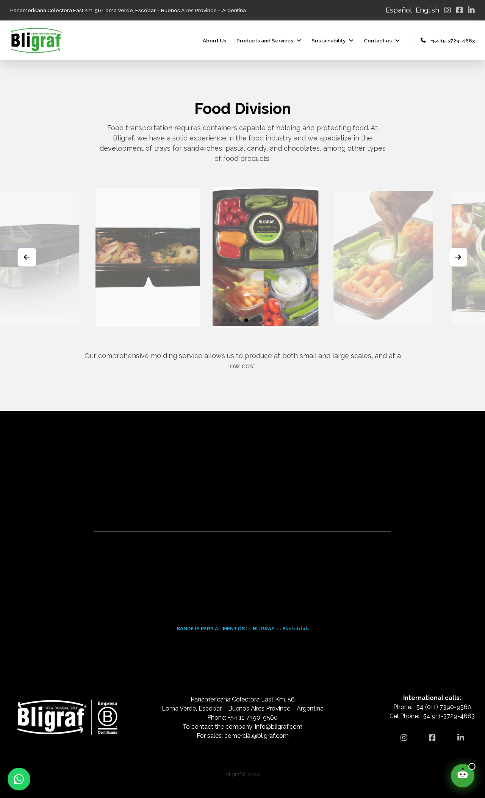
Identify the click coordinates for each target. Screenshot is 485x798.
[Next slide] (458, 257)
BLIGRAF (264, 628)
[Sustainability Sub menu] (351, 40)
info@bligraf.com (278, 726)
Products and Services (264, 40)
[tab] (216, 320)
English (427, 10)
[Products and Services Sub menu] (299, 40)
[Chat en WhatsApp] (19, 779)
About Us (214, 40)
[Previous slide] (26, 257)
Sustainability (328, 40)
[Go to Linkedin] (471, 10)
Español (399, 10)
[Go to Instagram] (447, 10)
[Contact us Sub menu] (397, 40)
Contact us (378, 40)
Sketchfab (295, 628)
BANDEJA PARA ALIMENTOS (211, 628)
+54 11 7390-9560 (253, 717)
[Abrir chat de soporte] (462, 775)
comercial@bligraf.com (256, 735)
